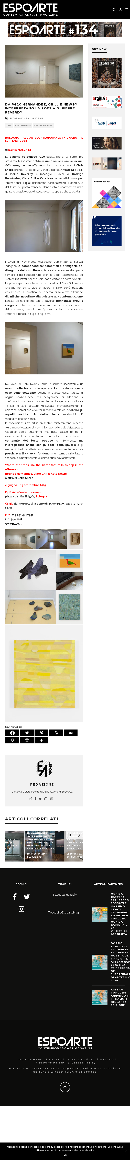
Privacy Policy (51, 1062)
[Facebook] (12, 733)
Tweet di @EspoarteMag (63, 912)
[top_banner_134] (65, 24)
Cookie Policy (83, 1062)
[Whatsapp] (56, 733)
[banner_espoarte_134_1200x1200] (107, 87)
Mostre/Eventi (23, 125)
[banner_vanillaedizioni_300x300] (107, 207)
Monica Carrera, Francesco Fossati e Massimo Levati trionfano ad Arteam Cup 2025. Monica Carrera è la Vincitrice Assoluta (120, 914)
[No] (125, 1151)
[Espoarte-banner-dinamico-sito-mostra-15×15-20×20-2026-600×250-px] (107, 169)
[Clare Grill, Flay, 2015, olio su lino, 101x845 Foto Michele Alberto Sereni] (69, 607)
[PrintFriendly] (27, 740)
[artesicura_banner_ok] (107, 148)
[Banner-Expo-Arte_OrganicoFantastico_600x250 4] (107, 128)
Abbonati (108, 1059)
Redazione (16, 118)
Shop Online (82, 1059)
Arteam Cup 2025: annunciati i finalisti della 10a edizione (120, 997)
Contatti (56, 1059)
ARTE (9, 125)
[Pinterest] (41, 733)
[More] (41, 740)
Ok (65, 1154)
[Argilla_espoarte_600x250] (107, 107)
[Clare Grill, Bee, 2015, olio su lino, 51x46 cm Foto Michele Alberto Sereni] (44, 673)
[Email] (71, 733)
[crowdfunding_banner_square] (107, 245)
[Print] (12, 740)
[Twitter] (27, 733)
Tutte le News (29, 1059)
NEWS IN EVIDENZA (43, 125)
